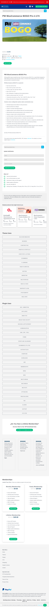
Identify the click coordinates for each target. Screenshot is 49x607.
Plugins (20, 56)
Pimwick (8, 57)
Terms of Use (5, 579)
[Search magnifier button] (45, 10)
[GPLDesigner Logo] (5, 6)
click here (29, 138)
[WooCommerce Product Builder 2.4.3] (24, 210)
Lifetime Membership (13, 515)
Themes (4, 554)
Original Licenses (6, 565)
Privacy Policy (5, 582)
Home (3, 552)
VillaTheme (30, 219)
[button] (47, 2)
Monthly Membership (13, 486)
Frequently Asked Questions (8, 576)
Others (14, 221)
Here (21, 57)
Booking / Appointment (9, 223)
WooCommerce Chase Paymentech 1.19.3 (39, 217)
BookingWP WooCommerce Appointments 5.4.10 (9, 217)
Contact (4, 567)
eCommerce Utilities (10, 59)
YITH (3, 559)
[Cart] (32, 6)
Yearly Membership (35, 486)
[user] (30, 6)
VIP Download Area (6, 574)
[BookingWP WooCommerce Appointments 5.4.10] (9, 210)
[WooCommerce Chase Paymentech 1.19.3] (40, 210)
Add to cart (8, 63)
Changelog (4, 562)
